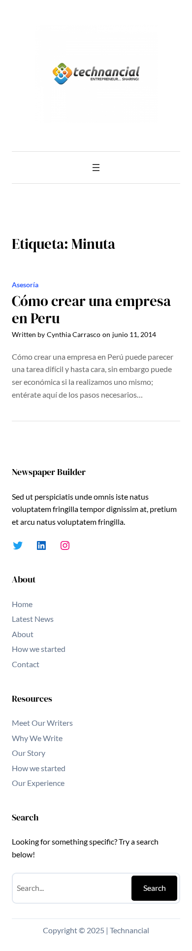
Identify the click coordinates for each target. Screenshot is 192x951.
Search (154, 887)
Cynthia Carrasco (73, 334)
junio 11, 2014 (134, 334)
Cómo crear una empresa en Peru (91, 310)
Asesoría (25, 284)
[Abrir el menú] (96, 167)
